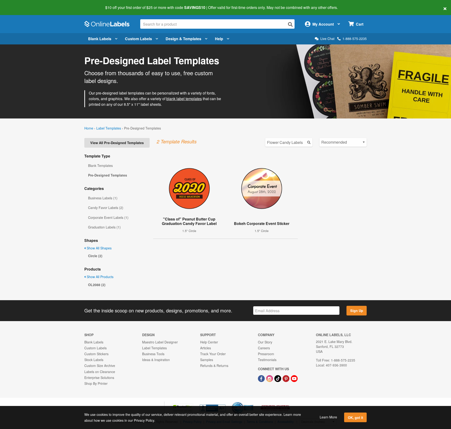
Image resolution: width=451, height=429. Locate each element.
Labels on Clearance (99, 371)
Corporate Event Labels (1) (108, 217)
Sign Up (356, 310)
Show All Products (99, 276)
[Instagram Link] (270, 378)
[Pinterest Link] (286, 378)
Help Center (209, 342)
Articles (205, 348)
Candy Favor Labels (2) (105, 207)
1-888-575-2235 (354, 38)
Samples (206, 359)
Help (219, 38)
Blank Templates (100, 165)
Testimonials (267, 359)
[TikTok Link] (278, 378)
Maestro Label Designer (160, 342)
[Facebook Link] (262, 378)
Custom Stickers (96, 353)
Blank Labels (99, 38)
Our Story (265, 342)
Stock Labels (93, 359)
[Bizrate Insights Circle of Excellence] (252, 402)
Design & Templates (183, 38)
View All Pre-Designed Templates (117, 142)
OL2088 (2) (96, 284)
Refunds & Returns (214, 365)
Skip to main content (17, 4)
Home (88, 128)
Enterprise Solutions (99, 377)
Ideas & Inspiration (156, 359)
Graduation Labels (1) (104, 227)
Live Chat (327, 38)
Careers (264, 348)
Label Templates (108, 128)
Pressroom (266, 353)
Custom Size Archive (99, 365)
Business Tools (153, 353)
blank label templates (184, 98)
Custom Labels (138, 38)
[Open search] (290, 24)
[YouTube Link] (294, 378)
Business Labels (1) (102, 198)
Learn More (328, 417)
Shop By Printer (96, 383)
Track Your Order (213, 353)
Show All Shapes (99, 248)
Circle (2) (95, 255)
